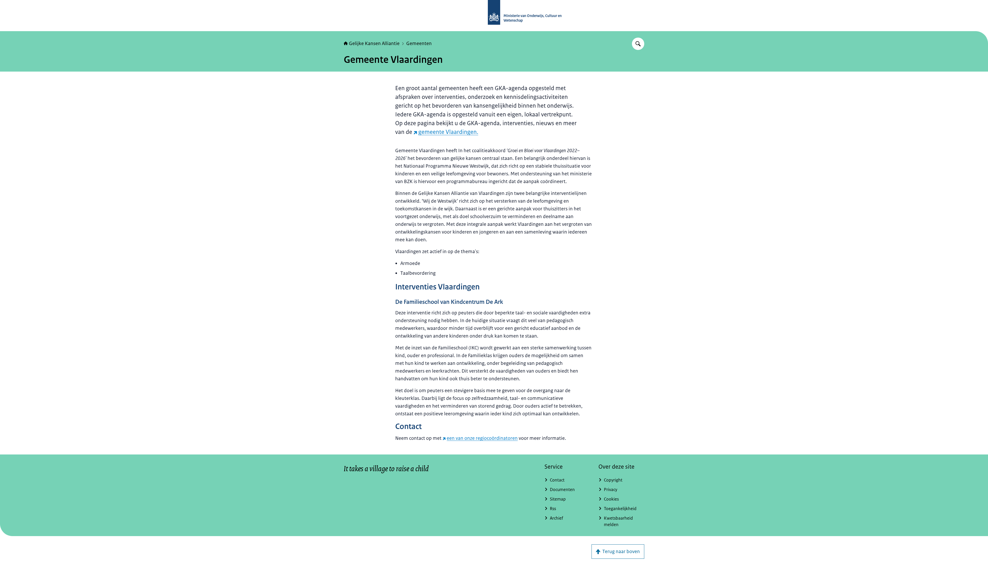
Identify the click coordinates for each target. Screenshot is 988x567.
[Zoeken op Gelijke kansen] (638, 44)
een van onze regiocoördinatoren (482, 438)
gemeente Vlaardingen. (448, 132)
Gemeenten (419, 43)
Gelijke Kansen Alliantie (374, 43)
